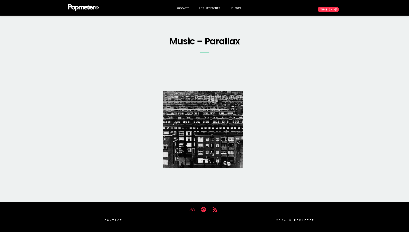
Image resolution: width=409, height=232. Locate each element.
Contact (113, 220)
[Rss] (215, 209)
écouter (133, 46)
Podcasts (183, 8)
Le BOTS (235, 8)
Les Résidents (209, 8)
